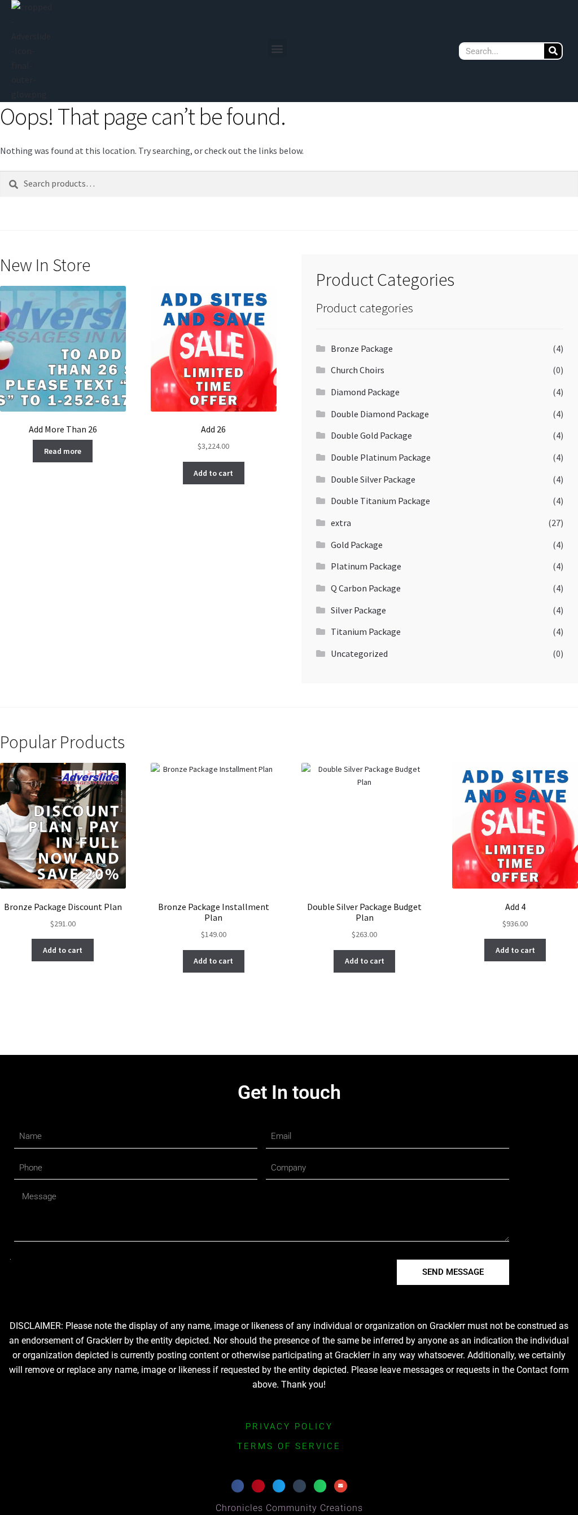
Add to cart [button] (213, 473)
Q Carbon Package (366, 588)
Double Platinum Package (381, 457)
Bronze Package (362, 348)
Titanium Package (366, 631)
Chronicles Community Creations (289, 1508)
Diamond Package (365, 391)
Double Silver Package (373, 479)
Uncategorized (359, 653)
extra (341, 522)
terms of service (289, 1446)
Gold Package (357, 544)
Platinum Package (366, 566)
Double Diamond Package (380, 413)
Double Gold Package (371, 435)
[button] (277, 48)
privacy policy (289, 1426)
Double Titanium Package (380, 500)
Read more (62, 451)
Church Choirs (357, 370)
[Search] (553, 51)
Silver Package (358, 610)
